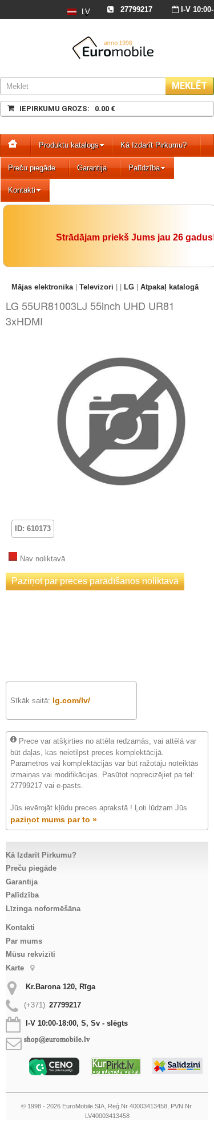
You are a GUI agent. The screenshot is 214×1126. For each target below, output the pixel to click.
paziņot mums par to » (53, 819)
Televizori (96, 287)
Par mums (24, 941)
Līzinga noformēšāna (43, 908)
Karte (16, 968)
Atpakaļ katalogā (169, 287)
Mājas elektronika (42, 287)
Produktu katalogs (69, 145)
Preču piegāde (31, 168)
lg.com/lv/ (71, 700)
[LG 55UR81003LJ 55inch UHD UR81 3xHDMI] (121, 351)
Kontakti (21, 190)
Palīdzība (144, 168)
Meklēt (189, 85)
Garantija (92, 168)
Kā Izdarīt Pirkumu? (153, 145)
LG (129, 287)
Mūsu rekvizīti (30, 954)
